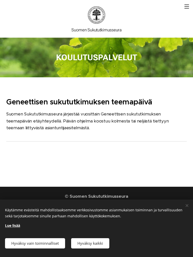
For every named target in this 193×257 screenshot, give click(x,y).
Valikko (187, 6)
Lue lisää (12, 225)
